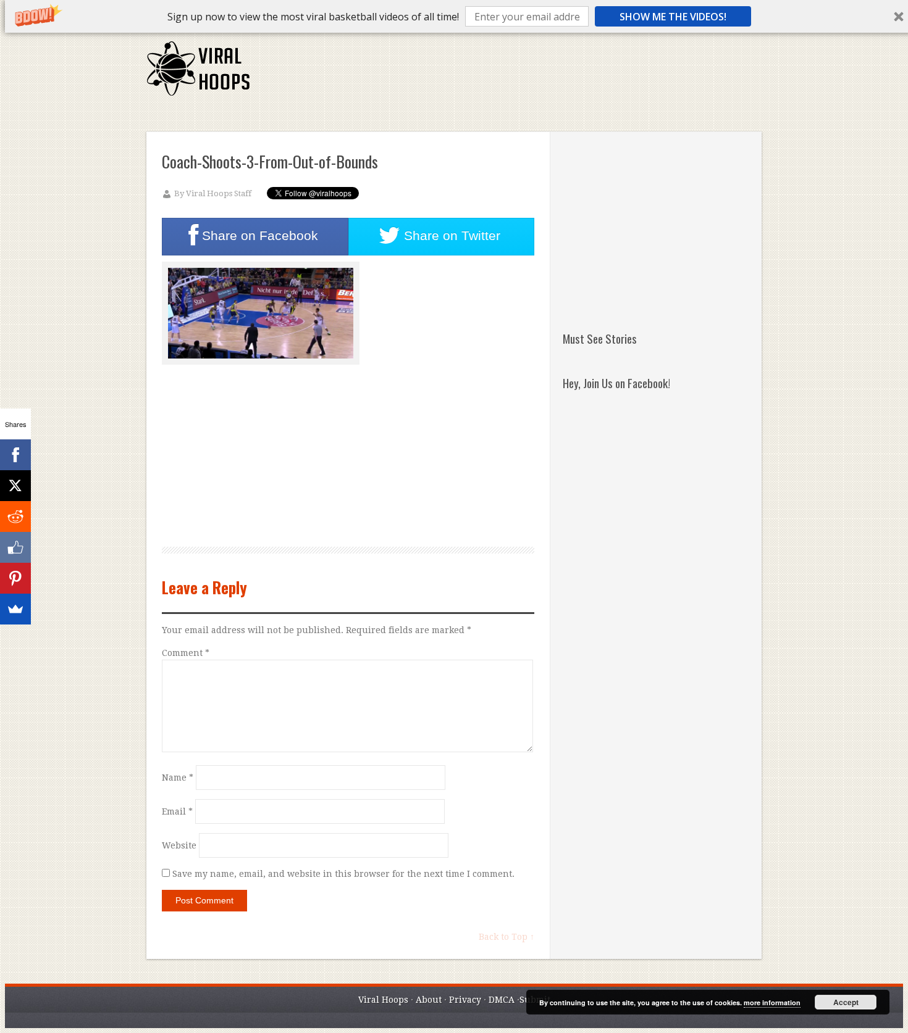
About (429, 1000)
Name (177, 777)
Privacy (465, 1000)
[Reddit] (15, 516)
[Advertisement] (536, 74)
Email (177, 811)
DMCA (502, 1000)
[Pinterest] (15, 578)
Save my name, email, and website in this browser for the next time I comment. (343, 874)
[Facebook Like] (15, 547)
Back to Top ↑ (506, 937)
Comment (185, 653)
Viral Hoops (383, 1000)
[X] (15, 485)
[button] (313, 16)
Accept (846, 1002)
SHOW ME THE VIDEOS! (673, 16)
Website (179, 845)
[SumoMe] (15, 609)
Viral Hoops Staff (218, 193)
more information (772, 1002)
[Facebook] (15, 454)
